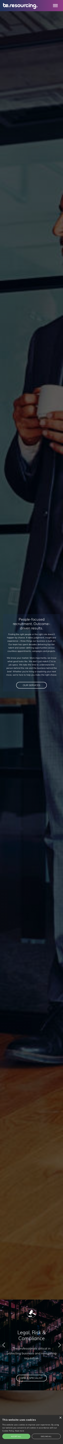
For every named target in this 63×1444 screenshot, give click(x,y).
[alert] (31, 1429)
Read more (19, 1431)
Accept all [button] (16, 1436)
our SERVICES (31, 685)
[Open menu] (55, 5)
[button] (26, 1387)
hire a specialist (31, 1377)
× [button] (60, 1418)
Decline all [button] (46, 1436)
